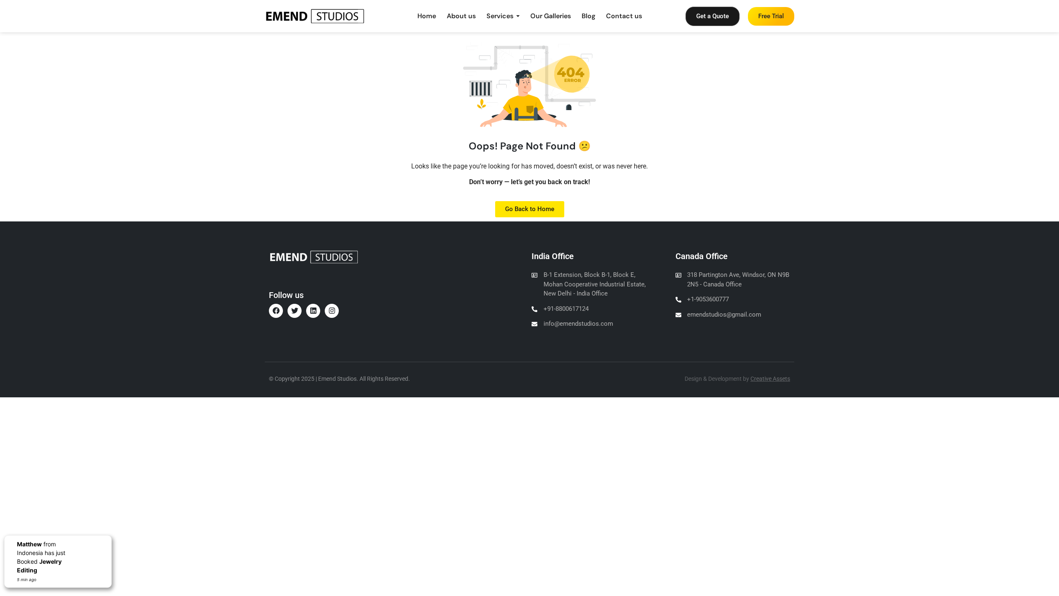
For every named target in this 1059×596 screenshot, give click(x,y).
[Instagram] (332, 311)
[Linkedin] (313, 311)
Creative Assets (770, 378)
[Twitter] (295, 311)
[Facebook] (276, 311)
